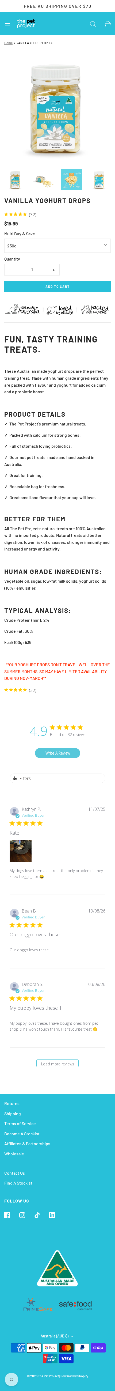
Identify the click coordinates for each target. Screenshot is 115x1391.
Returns (12, 1103)
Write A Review (57, 753)
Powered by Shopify (74, 1376)
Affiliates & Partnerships (27, 1143)
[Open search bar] (93, 23)
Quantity (12, 258)
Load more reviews (57, 1063)
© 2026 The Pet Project (43, 1376)
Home (8, 43)
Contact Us (14, 1172)
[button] (15, 179)
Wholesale (14, 1153)
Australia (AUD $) (55, 1336)
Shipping (12, 1113)
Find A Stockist (18, 1182)
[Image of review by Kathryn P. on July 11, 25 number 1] (21, 851)
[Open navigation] (7, 23)
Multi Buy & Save (19, 233)
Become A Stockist (22, 1133)
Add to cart (57, 286)
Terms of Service (20, 1123)
